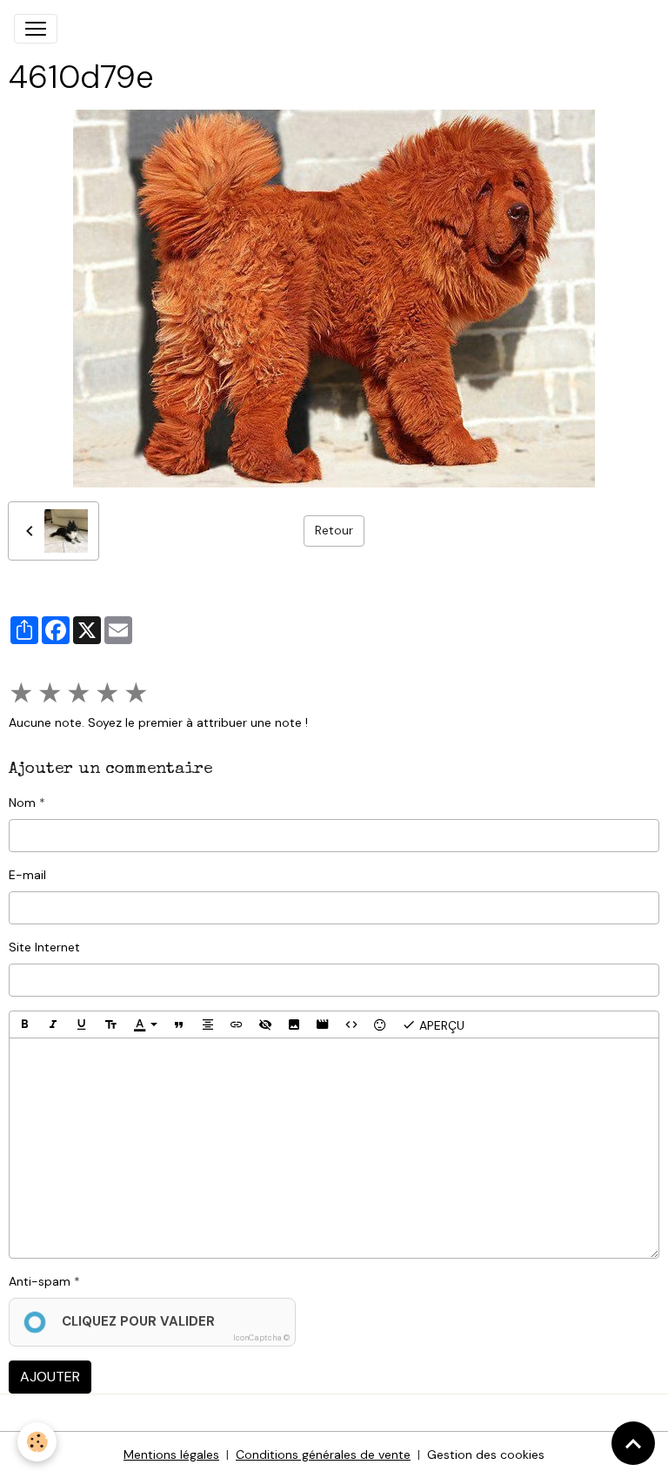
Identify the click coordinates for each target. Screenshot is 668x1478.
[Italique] (53, 1024)
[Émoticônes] (380, 1024)
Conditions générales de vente (323, 1454)
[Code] (351, 1024)
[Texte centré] (208, 1024)
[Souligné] (82, 1024)
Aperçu (440, 1025)
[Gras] (24, 1024)
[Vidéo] (322, 1024)
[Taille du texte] (110, 1024)
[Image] (294, 1024)
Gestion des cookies (485, 1454)
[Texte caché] (265, 1024)
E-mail (27, 875)
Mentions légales (171, 1454)
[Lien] (236, 1024)
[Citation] (179, 1024)
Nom (22, 802)
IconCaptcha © (261, 1338)
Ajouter (50, 1376)
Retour (334, 530)
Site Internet (44, 947)
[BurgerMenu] (35, 29)
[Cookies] (37, 1441)
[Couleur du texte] (145, 1024)
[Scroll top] (633, 1443)
